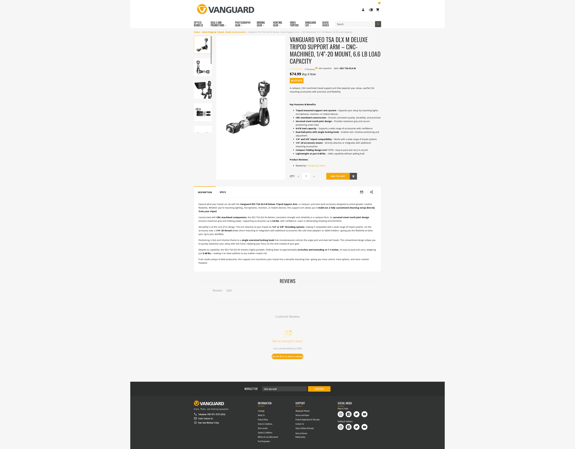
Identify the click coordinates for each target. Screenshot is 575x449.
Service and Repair (302, 415)
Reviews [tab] (217, 290)
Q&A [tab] (229, 290)
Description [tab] (205, 192)
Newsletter (251, 389)
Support (300, 403)
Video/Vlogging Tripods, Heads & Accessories (224, 32)
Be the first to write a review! (287, 356)
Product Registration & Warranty (307, 419)
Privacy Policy (263, 419)
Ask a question (325, 68)
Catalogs (261, 410)
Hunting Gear (277, 24)
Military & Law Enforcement (268, 436)
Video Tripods (294, 24)
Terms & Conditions (265, 423)
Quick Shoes (325, 24)
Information (264, 403)
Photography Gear (243, 24)
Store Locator (263, 428)
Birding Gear (261, 24)
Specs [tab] (223, 192)
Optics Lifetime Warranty (304, 428)
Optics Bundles (198, 24)
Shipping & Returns (302, 410)
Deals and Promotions (218, 24)
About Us (261, 415)
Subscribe (319, 388)
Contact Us (208, 418)
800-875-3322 (213, 414)
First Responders (264, 441)
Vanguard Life (310, 24)
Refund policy (300, 436)
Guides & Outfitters (265, 432)
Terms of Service (301, 433)
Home (197, 32)
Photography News (315, 165)
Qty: (292, 176)
